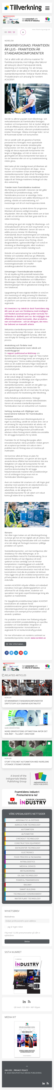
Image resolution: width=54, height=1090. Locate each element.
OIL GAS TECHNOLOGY (28, 875)
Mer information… (16, 644)
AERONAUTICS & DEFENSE (27, 820)
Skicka (27, 941)
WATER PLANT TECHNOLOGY (27, 898)
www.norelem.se (38, 638)
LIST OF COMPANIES (13, 1075)
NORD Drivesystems (12, 728)
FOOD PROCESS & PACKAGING (27, 857)
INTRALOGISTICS (27, 861)
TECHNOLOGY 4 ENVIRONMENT (28, 894)
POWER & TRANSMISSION (27, 880)
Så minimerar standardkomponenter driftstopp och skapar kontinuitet (24, 702)
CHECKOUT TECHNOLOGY (27, 838)
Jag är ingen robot (15, 927)
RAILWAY (27, 884)
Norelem (8, 698)
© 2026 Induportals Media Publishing (23, 1073)
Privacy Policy (21, 1070)
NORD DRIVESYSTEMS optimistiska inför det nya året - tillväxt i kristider (26, 732)
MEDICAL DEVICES (28, 866)
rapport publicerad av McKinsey (21, 353)
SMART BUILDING (27, 889)
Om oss (8, 1070)
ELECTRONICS (27, 852)
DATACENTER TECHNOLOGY (27, 848)
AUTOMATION (27, 829)
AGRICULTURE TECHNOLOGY (27, 824)
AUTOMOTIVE (27, 834)
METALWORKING (27, 871)
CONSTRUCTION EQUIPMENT (27, 843)
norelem (9, 40)
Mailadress (10, 916)
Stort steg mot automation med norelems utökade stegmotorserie (27, 763)
